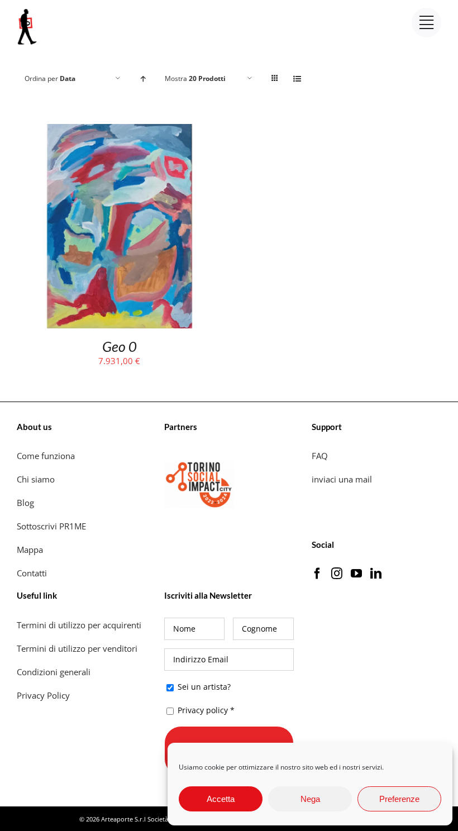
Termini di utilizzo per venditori (77, 648)
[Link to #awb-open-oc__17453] (426, 22)
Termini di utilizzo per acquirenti (79, 625)
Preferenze (399, 799)
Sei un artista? (203, 686)
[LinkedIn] (375, 573)
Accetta (221, 799)
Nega (310, 799)
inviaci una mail (342, 479)
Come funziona (47, 455)
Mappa (30, 549)
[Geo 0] (119, 131)
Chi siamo (37, 479)
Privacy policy (203, 710)
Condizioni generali (53, 671)
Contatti (32, 573)
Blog (25, 502)
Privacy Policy (44, 695)
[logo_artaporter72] (28, 10)
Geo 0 (119, 346)
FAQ (320, 455)
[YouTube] (356, 573)
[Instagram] (336, 573)
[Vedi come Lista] (297, 78)
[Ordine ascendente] (143, 78)
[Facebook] (317, 573)
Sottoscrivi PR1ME (51, 526)
